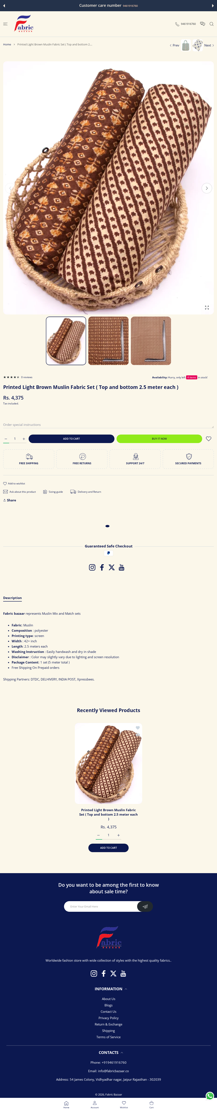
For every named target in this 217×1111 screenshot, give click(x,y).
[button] (4, 5)
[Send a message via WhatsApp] (210, 1096)
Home (7, 44)
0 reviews (26, 377)
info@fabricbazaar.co (113, 1071)
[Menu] (5, 24)
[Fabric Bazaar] (23, 24)
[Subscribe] (145, 906)
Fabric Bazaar (113, 1094)
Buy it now (159, 438)
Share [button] (11, 500)
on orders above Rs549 (138, 6)
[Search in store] (211, 24)
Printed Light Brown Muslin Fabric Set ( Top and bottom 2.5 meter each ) (108, 814)
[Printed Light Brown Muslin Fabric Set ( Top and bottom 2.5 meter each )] (108, 763)
